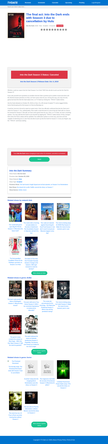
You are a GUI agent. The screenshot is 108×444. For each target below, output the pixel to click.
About (54, 440)
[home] (13, 3)
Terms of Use (71, 440)
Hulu (20, 179)
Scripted (19, 182)
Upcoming (68, 2)
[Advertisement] (39, 54)
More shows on (39, 273)
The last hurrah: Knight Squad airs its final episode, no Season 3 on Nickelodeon (44, 184)
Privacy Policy (61, 440)
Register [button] (97, 2)
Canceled (55, 2)
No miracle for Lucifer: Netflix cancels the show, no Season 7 (35, 187)
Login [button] (93, 2)
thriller (20, 190)
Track (39, 159)
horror (25, 190)
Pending (81, 2)
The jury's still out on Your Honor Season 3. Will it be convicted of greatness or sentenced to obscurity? (31, 306)
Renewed (28, 2)
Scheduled (41, 2)
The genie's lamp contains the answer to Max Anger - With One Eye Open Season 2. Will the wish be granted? (15, 341)
